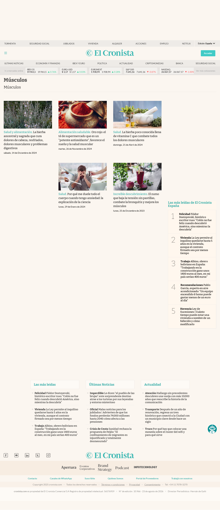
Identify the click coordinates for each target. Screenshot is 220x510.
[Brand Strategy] (105, 468)
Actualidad (126, 63)
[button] (212, 429)
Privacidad (134, 484)
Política (102, 63)
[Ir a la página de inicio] (110, 53)
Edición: (205, 43)
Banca (179, 63)
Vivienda (93, 43)
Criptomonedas (154, 63)
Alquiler (117, 43)
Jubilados (68, 43)
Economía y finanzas (48, 63)
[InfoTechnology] (145, 468)
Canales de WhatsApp (61, 478)
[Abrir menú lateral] (6, 53)
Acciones (141, 43)
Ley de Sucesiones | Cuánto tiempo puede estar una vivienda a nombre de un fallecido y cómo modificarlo (195, 316)
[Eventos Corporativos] (87, 468)
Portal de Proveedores (147, 478)
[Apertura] (68, 468)
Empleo (164, 43)
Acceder (208, 53)
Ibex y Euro (78, 63)
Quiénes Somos (115, 478)
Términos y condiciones (113, 484)
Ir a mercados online (14, 71)
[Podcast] (122, 468)
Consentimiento (152, 484)
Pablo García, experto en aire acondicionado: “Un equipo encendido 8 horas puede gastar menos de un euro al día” (197, 292)
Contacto (32, 478)
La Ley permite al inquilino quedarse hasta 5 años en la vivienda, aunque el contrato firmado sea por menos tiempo (196, 245)
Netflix (186, 43)
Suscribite (90, 478)
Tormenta (10, 43)
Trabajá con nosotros (181, 478)
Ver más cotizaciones (205, 71)
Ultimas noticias (13, 63)
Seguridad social (39, 43)
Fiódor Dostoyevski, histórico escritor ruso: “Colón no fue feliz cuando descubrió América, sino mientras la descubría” (195, 222)
